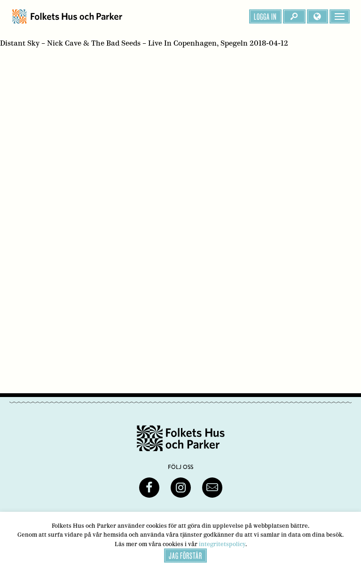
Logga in (265, 16)
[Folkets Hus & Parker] (67, 16)
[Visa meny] (340, 16)
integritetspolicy (222, 544)
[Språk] (317, 16)
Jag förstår (185, 555)
